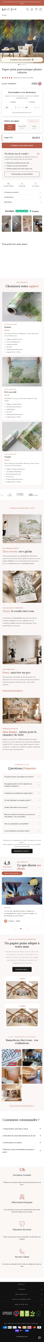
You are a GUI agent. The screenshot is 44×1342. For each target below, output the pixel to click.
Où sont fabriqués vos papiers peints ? (22, 800)
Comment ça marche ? (11, 192)
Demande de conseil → (22, 851)
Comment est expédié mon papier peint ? (22, 793)
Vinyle (34, 127)
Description (8, 202)
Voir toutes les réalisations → (22, 1105)
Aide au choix (34, 121)
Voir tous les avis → (12, 873)
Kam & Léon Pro (21, 1304)
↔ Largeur (12, 102)
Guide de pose (8, 197)
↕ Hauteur (31, 102)
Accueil (4, 15)
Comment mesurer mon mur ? (23, 112)
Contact (21, 1284)
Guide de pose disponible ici (13, 690)
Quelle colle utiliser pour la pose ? (22, 807)
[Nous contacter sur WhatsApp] (39, 1337)
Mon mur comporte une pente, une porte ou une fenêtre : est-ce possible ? (22, 815)
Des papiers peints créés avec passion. (21, 1323)
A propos (21, 1289)
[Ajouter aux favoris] (39, 20)
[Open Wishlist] (36, 9)
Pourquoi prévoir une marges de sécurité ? (22, 776)
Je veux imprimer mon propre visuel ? (22, 831)
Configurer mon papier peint (22, 145)
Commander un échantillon (22, 174)
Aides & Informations (21, 1299)
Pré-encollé (22, 127)
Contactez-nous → (22, 969)
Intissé (10, 127)
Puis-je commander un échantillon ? (22, 823)
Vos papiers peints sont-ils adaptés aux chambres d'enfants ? (22, 785)
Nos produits (21, 1294)
